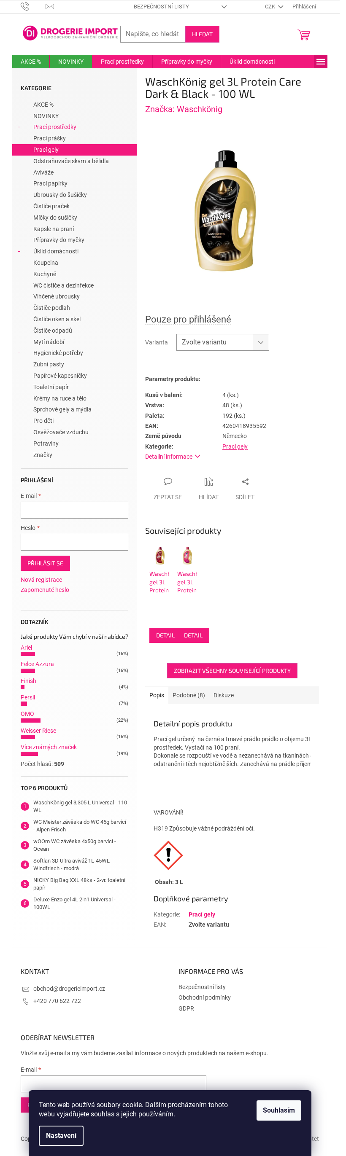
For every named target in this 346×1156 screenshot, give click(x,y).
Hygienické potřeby (58, 352)
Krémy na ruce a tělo (59, 398)
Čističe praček (51, 206)
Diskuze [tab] (224, 695)
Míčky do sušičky (55, 217)
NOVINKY (46, 116)
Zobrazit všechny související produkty (232, 670)
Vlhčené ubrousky (56, 296)
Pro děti (43, 420)
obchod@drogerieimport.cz (69, 988)
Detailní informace (168, 456)
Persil (28, 697)
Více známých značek (49, 747)
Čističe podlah (51, 307)
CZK (270, 6)
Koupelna (45, 262)
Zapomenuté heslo (45, 589)
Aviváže (43, 172)
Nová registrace (41, 579)
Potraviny (46, 443)
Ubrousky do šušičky (60, 194)
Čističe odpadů (52, 330)
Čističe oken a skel (57, 319)
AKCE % (43, 104)
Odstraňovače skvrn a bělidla (71, 161)
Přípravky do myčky (58, 240)
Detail (165, 635)
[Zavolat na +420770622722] (33, 6)
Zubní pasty (48, 364)
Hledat (202, 34)
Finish (28, 680)
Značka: (183, 109)
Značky (42, 455)
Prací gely (46, 149)
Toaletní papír (51, 387)
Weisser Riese (38, 730)
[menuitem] (30, 61)
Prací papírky (50, 183)
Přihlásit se (45, 563)
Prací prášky (49, 138)
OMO (27, 713)
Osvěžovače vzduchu (61, 432)
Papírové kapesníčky (60, 375)
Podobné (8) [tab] (189, 695)
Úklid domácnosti (55, 251)
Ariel (26, 647)
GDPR (186, 1008)
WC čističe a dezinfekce (63, 285)
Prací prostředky (54, 127)
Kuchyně (44, 274)
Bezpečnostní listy (161, 6)
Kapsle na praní (53, 229)
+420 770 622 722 (57, 1000)
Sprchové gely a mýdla (62, 409)
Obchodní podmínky (204, 997)
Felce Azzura (37, 664)
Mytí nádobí (48, 342)
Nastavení (61, 1136)
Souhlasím (279, 1110)
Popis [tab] (156, 695)
